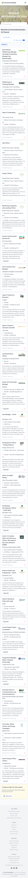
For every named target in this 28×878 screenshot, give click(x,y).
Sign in (16, 813)
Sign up (12, 813)
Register (12, 849)
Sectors (14, 829)
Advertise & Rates (14, 841)
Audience (14, 847)
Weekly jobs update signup (14, 817)
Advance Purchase (14, 843)
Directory (14, 827)
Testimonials (14, 845)
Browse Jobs (14, 815)
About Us (14, 825)
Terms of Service (14, 831)
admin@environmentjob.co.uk (15, 865)
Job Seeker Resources (14, 811)
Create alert (8, 796)
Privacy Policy (14, 833)
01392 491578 (15, 862)
